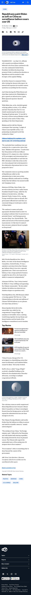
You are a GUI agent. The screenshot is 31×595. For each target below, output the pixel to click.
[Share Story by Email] (18, 32)
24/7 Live (12, 2)
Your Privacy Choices (14, 584)
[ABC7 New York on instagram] (11, 574)
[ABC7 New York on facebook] (3, 574)
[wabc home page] (4, 549)
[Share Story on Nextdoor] (14, 32)
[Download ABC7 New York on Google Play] (15, 578)
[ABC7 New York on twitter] (7, 574)
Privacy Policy (5, 584)
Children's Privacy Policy (7, 586)
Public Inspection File (6, 589)
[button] (2, 2)
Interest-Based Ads (13, 588)
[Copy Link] (22, 32)
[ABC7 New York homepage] (7, 2)
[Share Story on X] (6, 32)
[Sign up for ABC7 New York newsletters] (15, 574)
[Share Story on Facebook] (2, 32)
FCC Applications (17, 589)
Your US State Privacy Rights (20, 586)
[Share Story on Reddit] (10, 32)
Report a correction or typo (9, 468)
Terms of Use (4, 588)
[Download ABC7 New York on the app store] (6, 578)
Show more (25, 54)
